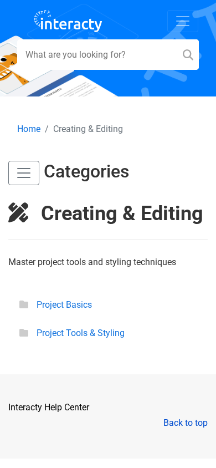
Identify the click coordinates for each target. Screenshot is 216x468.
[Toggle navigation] (182, 21)
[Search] (188, 54)
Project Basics (64, 304)
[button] (23, 173)
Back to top (185, 423)
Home (28, 129)
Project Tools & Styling (81, 333)
